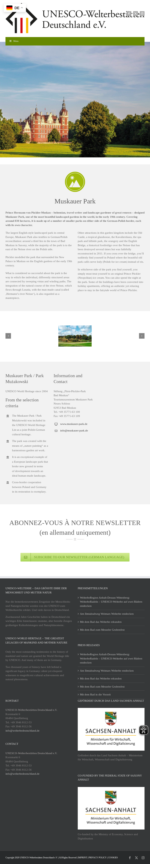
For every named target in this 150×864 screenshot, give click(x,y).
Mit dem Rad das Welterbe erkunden (101, 621)
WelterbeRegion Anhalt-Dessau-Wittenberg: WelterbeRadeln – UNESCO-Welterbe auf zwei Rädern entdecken (111, 601)
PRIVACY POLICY (98, 857)
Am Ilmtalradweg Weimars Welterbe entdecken (107, 613)
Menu (15, 41)
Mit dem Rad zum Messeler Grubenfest (102, 629)
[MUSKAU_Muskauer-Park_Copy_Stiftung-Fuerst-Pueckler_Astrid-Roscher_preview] (75, 336)
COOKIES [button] (113, 857)
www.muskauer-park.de (73, 423)
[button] (8, 336)
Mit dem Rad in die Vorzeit (95, 694)
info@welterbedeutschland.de (22, 730)
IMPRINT (82, 857)
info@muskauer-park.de (74, 430)
